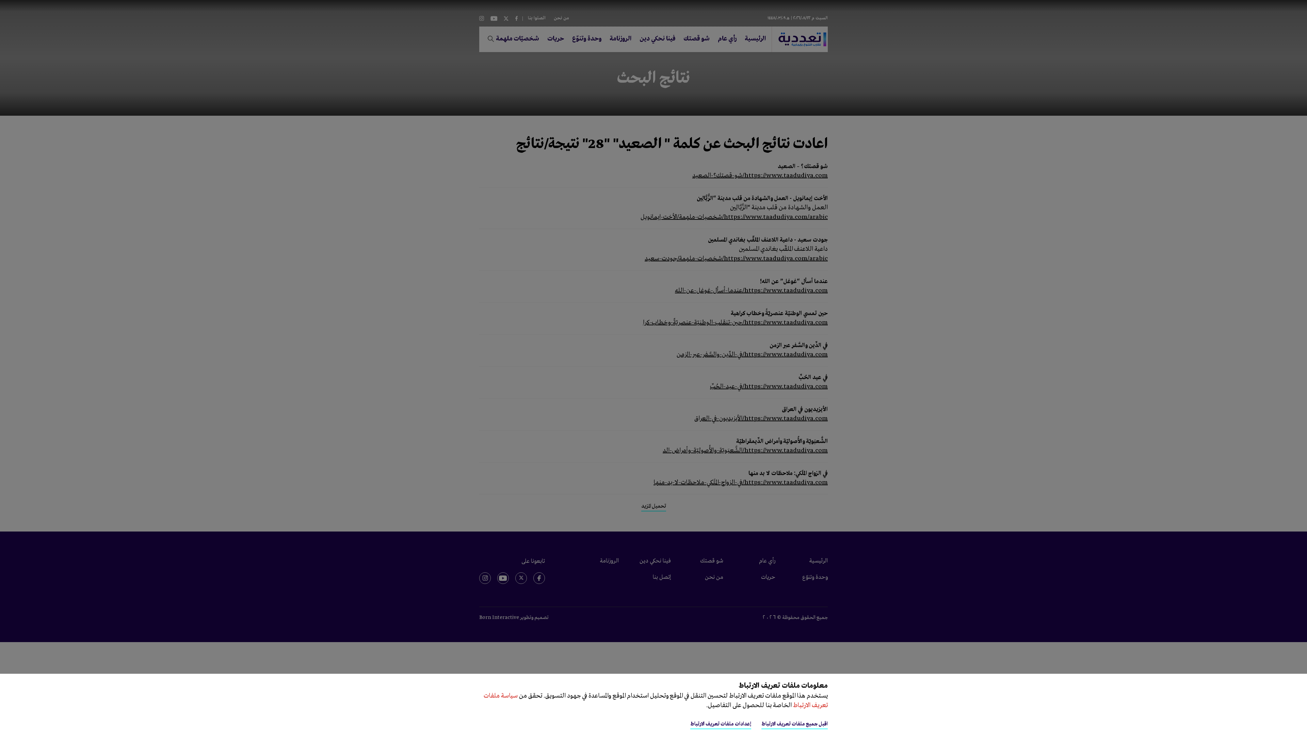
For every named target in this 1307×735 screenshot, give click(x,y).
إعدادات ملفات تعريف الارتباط (720, 724)
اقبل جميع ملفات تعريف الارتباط (794, 724)
